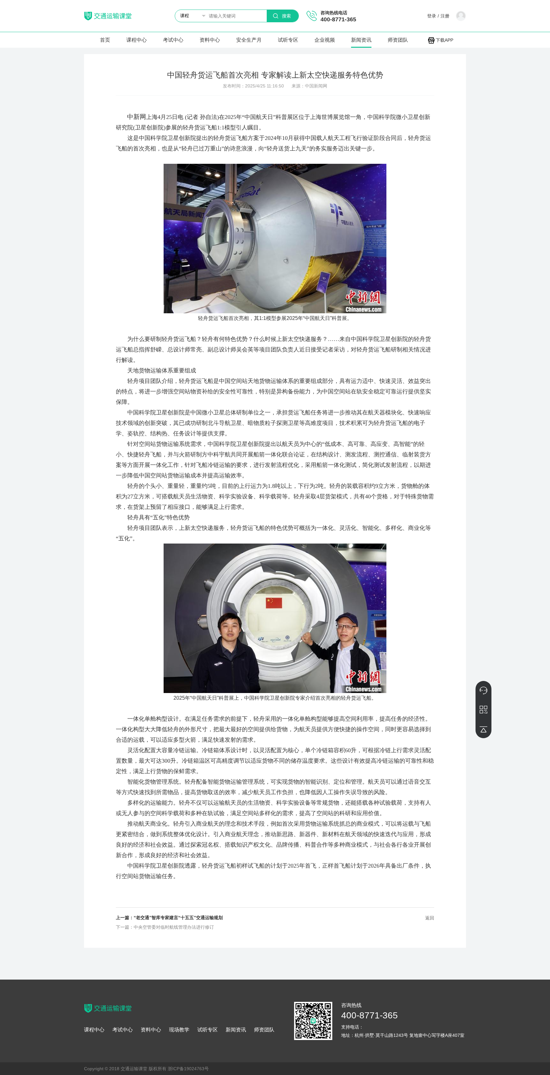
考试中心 (173, 40)
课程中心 (136, 40)
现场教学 (179, 1029)
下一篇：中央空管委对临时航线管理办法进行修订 (165, 927)
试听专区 (288, 40)
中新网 (136, 116)
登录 (431, 15)
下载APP (443, 40)
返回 (429, 917)
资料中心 (210, 40)
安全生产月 (249, 40)
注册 (445, 15)
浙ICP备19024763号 (188, 1068)
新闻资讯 (361, 40)
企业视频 (324, 40)
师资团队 (398, 40)
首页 (105, 40)
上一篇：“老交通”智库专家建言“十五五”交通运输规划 (169, 917)
